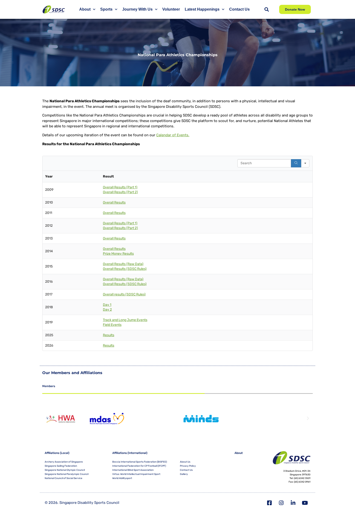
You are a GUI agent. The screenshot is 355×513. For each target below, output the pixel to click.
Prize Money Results (118, 254)
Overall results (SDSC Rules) (124, 294)
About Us (185, 461)
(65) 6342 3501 (302, 478)
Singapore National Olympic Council (65, 470)
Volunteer (171, 9)
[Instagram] (281, 503)
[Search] (296, 163)
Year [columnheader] (49, 176)
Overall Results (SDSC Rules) (125, 269)
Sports (106, 9)
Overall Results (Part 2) (120, 192)
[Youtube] (305, 503)
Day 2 (107, 310)
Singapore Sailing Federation (61, 466)
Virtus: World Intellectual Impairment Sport (136, 474)
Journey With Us (137, 9)
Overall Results (114, 202)
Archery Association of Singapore (64, 461)
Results (108, 335)
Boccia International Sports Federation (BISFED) (139, 461)
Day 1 (107, 305)
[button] (266, 10)
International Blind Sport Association (133, 470)
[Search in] (305, 163)
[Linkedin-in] (293, 503)
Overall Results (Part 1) (120, 187)
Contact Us (239, 9)
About (85, 9)
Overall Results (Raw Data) (123, 264)
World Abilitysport (122, 478)
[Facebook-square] (269, 503)
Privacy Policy (188, 466)
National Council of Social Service (63, 478)
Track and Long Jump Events (125, 320)
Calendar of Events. (172, 135)
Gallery (184, 474)
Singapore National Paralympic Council (66, 474)
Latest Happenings (202, 9)
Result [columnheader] (108, 176)
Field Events (112, 325)
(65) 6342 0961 (302, 481)
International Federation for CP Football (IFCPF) (139, 466)
